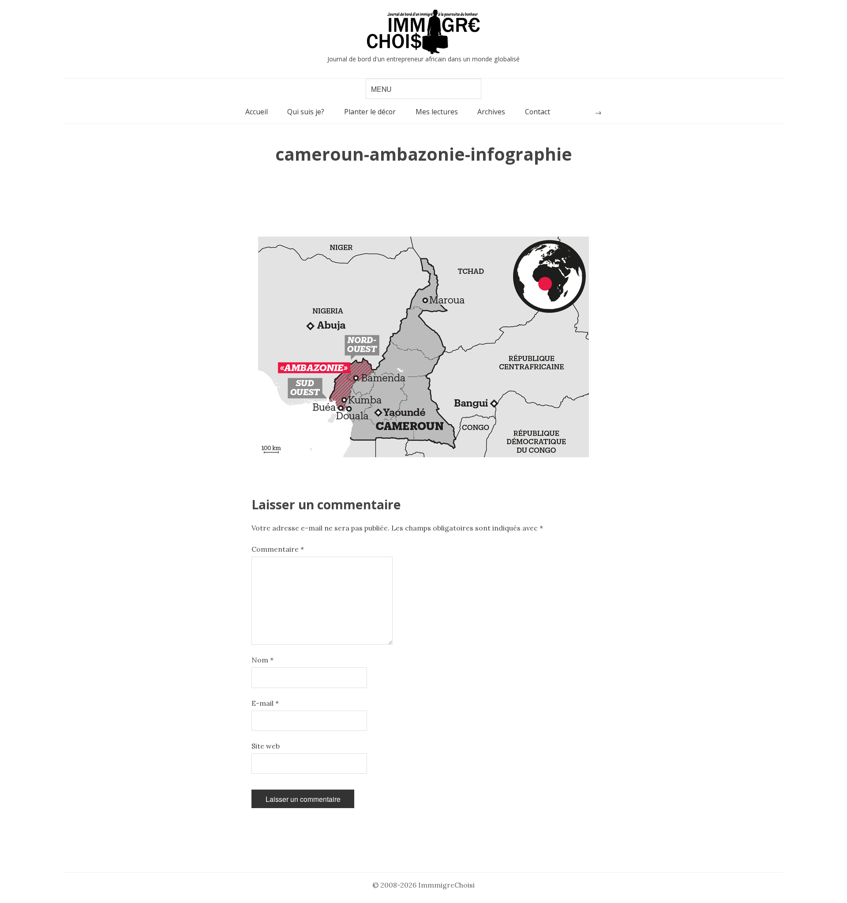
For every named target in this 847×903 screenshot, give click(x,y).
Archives (491, 112)
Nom (262, 659)
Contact (537, 112)
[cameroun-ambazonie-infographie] (423, 347)
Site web (265, 745)
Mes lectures (437, 112)
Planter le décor (370, 112)
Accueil (256, 112)
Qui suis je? (305, 112)
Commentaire (277, 549)
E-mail (265, 703)
